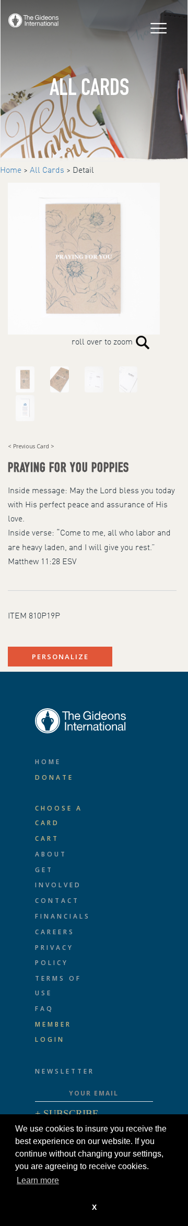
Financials (62, 916)
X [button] (94, 1207)
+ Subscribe (67, 1113)
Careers (55, 931)
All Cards (47, 170)
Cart (47, 838)
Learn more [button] (38, 1180)
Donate (54, 777)
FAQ (44, 1008)
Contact (57, 900)
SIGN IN (86, 19)
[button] (117, 30)
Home (10, 170)
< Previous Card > (31, 446)
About (51, 854)
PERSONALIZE (60, 656)
